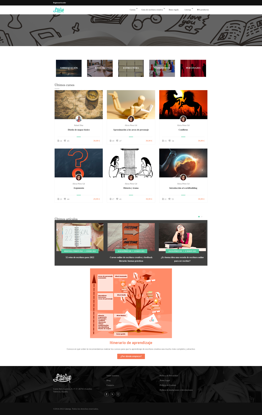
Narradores (162, 68)
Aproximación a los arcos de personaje (131, 130)
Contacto (110, 385)
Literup (188, 10)
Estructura (131, 68)
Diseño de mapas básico (79, 130)
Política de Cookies (168, 385)
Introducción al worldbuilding (183, 188)
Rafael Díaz (78, 125)
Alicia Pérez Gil (131, 125)
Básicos (100, 68)
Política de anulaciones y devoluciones (176, 390)
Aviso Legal (165, 380)
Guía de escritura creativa (152, 10)
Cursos (132, 10)
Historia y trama (131, 188)
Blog (108, 380)
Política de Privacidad (169, 376)
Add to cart (79, 105)
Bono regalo (174, 10)
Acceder (63, 3)
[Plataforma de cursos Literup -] (63, 10)
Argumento (78, 188)
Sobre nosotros (112, 376)
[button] (199, 216)
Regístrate (56, 3)
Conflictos (183, 130)
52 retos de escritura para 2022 (80, 257)
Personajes (193, 68)
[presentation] (198, 213)
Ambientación (69, 68)
